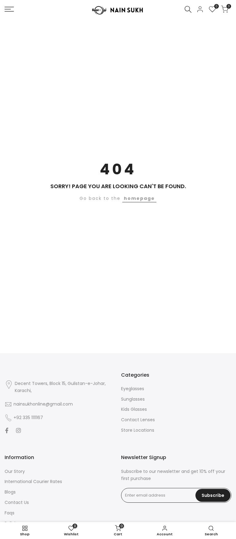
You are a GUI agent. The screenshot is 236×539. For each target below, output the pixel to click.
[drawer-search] (188, 9)
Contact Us (17, 502)
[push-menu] (9, 9)
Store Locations (137, 430)
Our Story (15, 471)
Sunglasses (133, 399)
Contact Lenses (138, 420)
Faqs (9, 513)
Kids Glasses (134, 409)
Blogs (10, 492)
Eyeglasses (132, 389)
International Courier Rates (33, 481)
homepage (139, 198)
